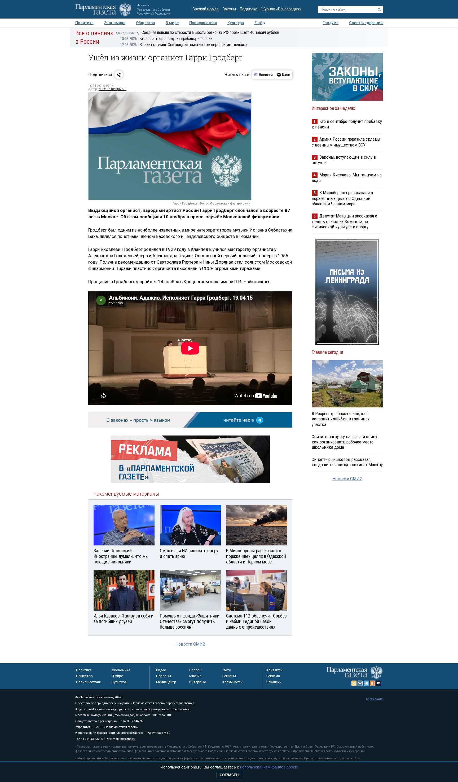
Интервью (197, 682)
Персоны (163, 676)
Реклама (273, 676)
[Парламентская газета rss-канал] (354, 683)
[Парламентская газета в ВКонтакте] (360, 683)
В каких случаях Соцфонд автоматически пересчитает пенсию (183, 44)
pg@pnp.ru (127, 739)
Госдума (330, 23)
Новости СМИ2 (190, 644)
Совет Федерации (366, 23)
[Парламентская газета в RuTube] (378, 683)
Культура (235, 23)
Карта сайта (374, 699)
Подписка (248, 9)
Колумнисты (232, 682)
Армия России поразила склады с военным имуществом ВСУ (346, 141)
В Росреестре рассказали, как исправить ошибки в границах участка (340, 419)
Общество (145, 23)
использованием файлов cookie (269, 767)
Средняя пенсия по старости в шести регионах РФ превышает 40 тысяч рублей (197, 32)
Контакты (274, 670)
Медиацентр (166, 682)
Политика (84, 23)
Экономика (114, 23)
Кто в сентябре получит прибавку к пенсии (166, 38)
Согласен (229, 775)
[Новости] (263, 74)
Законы (229, 9)
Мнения (195, 676)
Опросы (195, 670)
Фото (226, 670)
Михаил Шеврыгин (112, 89)
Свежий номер (205, 9)
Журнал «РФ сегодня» (281, 9)
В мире (172, 23)
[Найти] (379, 9)
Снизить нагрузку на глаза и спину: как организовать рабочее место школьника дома (345, 442)
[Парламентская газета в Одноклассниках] (372, 683)
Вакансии (273, 682)
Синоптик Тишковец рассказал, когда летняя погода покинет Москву (347, 462)
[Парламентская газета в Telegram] (366, 683)
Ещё (258, 23)
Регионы (229, 676)
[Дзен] (283, 74)
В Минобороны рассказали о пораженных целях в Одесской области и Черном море (342, 198)
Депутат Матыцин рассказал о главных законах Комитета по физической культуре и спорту (344, 221)
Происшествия (203, 23)
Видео (161, 670)
